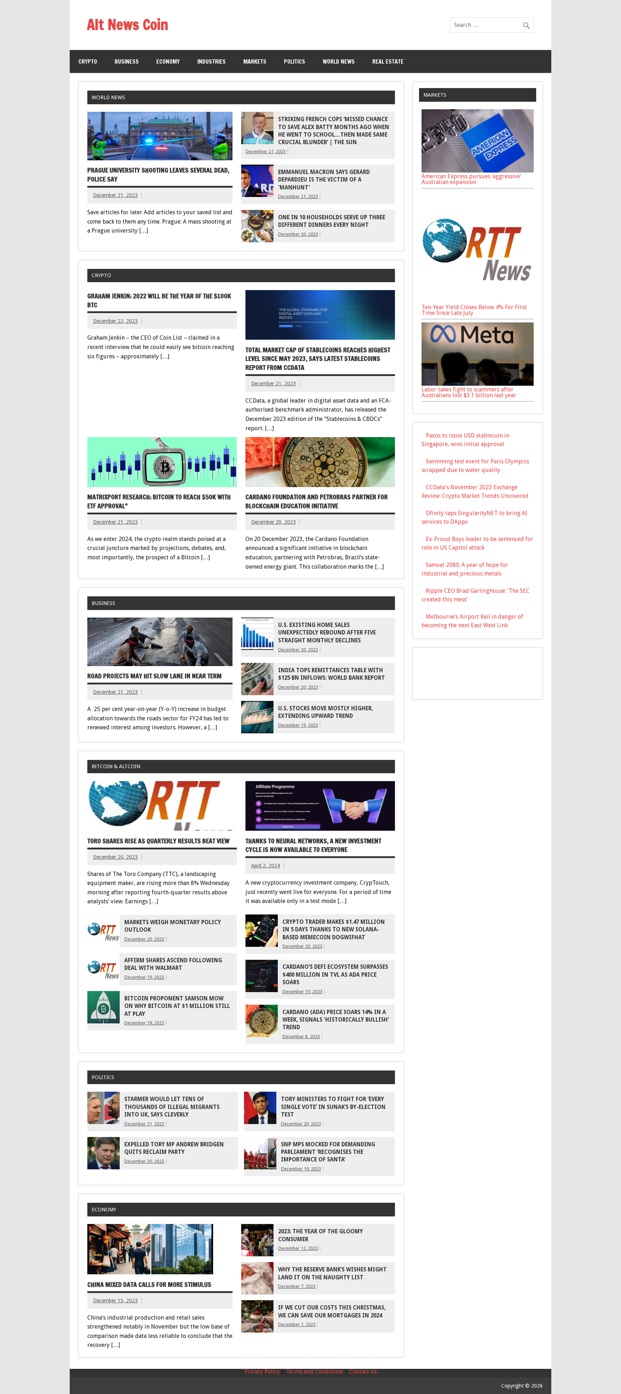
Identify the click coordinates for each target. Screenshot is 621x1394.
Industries (211, 61)
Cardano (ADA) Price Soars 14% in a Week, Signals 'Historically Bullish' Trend (335, 1020)
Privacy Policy (262, 1371)
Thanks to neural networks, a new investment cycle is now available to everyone (313, 845)
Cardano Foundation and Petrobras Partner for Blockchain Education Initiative (316, 501)
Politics (294, 61)
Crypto (87, 61)
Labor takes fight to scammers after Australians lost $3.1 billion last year (469, 392)
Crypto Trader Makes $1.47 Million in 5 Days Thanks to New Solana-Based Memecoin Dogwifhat (333, 930)
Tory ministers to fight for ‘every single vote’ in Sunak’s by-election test (333, 1107)
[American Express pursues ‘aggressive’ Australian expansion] (478, 170)
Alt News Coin (127, 24)
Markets (254, 61)
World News (339, 61)
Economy (168, 61)
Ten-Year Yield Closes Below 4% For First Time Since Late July (474, 310)
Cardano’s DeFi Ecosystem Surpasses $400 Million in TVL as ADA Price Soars (335, 975)
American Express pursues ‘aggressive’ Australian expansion (471, 179)
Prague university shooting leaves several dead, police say (158, 175)
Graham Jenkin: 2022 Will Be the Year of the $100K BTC (159, 300)
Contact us (363, 1371)
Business (127, 61)
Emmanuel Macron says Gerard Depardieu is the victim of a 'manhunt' (324, 180)
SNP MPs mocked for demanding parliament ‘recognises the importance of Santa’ (328, 1152)
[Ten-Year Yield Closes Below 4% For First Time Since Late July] (478, 301)
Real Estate (388, 61)
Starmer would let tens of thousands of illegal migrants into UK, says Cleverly (172, 1107)
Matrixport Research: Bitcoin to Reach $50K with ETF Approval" (159, 501)
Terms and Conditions (314, 1371)
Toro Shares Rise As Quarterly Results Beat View (158, 840)
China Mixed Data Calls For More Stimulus (149, 1284)
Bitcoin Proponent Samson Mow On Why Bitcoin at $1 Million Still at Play (177, 1006)
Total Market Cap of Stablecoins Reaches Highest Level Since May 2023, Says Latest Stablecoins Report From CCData (317, 358)
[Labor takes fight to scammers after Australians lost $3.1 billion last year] (478, 383)
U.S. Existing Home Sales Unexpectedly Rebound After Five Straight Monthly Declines (327, 633)
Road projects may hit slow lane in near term (154, 675)
